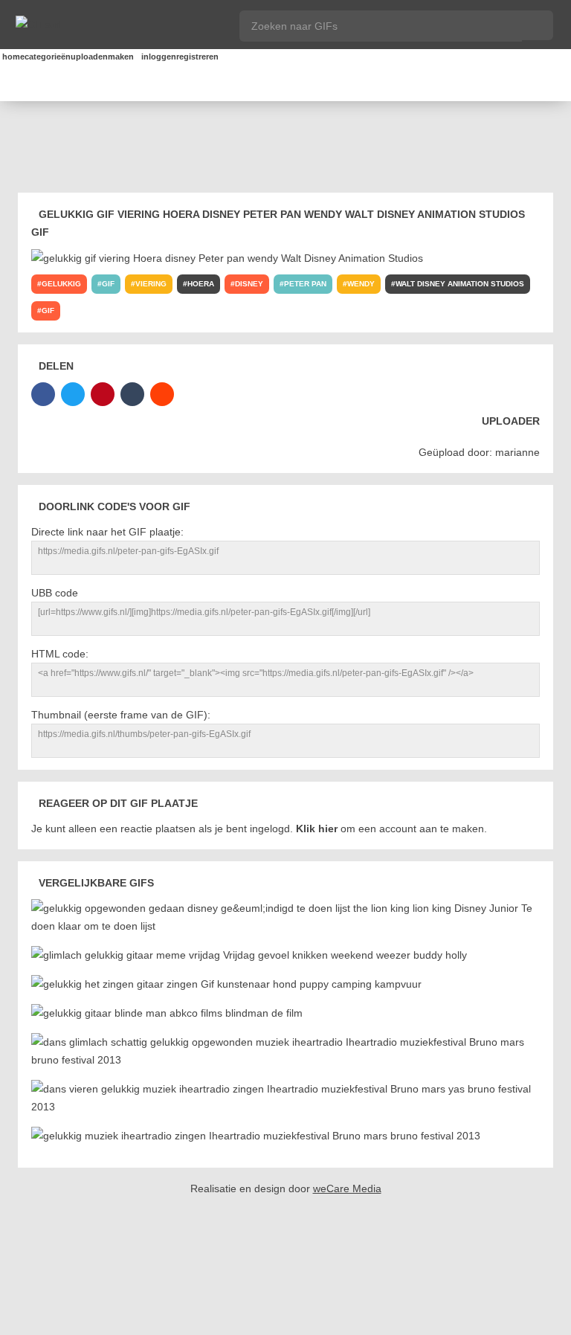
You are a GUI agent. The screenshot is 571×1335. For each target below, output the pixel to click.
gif (108, 284)
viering (151, 284)
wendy (361, 284)
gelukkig (61, 284)
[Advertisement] (288, 149)
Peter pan (305, 284)
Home (4, 56)
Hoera (200, 284)
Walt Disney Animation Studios (460, 284)
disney (249, 284)
